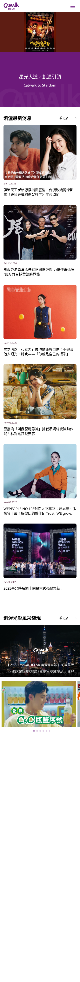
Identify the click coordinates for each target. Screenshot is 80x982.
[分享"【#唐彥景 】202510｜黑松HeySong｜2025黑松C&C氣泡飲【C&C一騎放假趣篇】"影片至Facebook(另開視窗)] (70, 685)
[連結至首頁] (11, 6)
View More (39, 712)
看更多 (64, 118)
